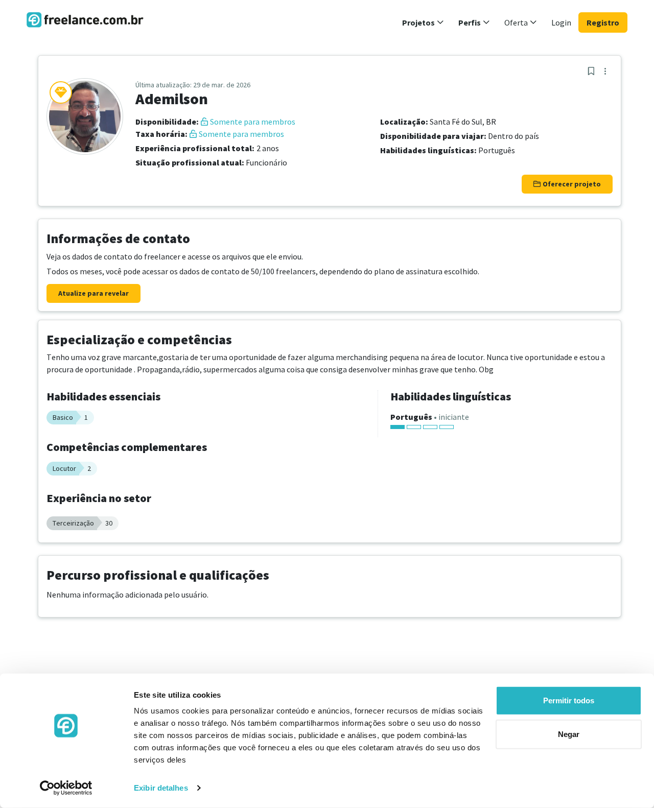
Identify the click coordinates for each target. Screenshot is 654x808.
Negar (568, 733)
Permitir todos (568, 700)
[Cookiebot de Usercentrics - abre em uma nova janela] (66, 788)
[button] (423, 22)
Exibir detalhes (161, 787)
